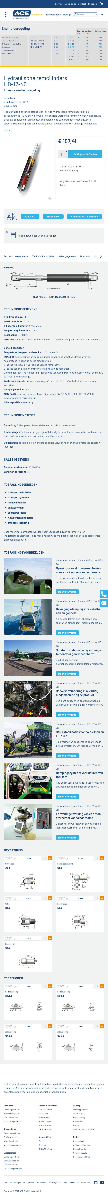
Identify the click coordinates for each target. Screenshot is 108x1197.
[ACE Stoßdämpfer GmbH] (22, 14)
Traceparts (53, 216)
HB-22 (55, 44)
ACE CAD (30, 216)
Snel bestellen (79, 1113)
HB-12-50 (70, 50)
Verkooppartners (80, 1109)
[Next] (101, 256)
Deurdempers (6, 47)
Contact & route (80, 1153)
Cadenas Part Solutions (84, 216)
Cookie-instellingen (12, 1182)
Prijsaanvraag (79, 1117)
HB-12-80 (70, 59)
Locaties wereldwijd (81, 1157)
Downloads (70, 3)
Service (59, 3)
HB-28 (55, 47)
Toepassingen (10, 1129)
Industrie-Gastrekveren (10, 41)
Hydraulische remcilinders (11, 44)
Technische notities (43, 256)
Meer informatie (67, 591)
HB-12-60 (70, 53)
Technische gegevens (16, 256)
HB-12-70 (70, 56)
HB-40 (55, 50)
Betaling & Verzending (58, 1182)
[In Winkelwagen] (50, 858)
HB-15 (55, 41)
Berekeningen (10, 1153)
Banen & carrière (80, 1149)
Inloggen (92, 3)
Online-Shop (78, 1121)
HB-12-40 (70, 47)
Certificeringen (45, 1129)
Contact (82, 3)
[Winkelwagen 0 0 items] (101, 3)
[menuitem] (37, 14)
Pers (40, 1141)
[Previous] (95, 256)
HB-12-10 (70, 38)
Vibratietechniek (11, 1117)
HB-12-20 (70, 41)
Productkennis (45, 1121)
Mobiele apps (44, 1117)
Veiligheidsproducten (13, 1121)
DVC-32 (32, 38)
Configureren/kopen (85, 154)
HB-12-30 (70, 44)
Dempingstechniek (12, 1109)
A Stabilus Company (82, 1145)
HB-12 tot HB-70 (36, 47)
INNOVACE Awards (47, 1149)
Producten (8, 1105)
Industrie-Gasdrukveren (10, 38)
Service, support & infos (83, 1129)
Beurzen (42, 1145)
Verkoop (76, 1105)
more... (8, 130)
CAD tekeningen (45, 1109)
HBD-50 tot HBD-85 (37, 41)
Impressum (42, 1182)
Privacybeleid (28, 1182)
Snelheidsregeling (11, 1113)
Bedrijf (76, 1137)
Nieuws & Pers (45, 1137)
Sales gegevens (67, 256)
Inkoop (76, 1125)
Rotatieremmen (7, 53)
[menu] (51, 14)
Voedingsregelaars (8, 50)
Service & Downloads (48, 1105)
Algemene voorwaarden (80, 1182)
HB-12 (55, 38)
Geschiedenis (79, 1141)
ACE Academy (45, 1125)
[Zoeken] (96, 14)
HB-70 (55, 53)
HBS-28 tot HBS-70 (37, 44)
